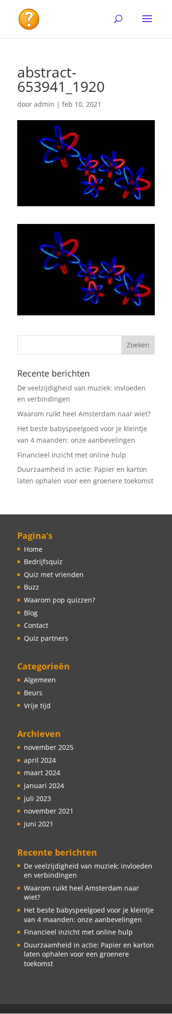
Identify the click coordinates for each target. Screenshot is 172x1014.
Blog (31, 612)
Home (33, 549)
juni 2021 (39, 823)
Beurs (33, 692)
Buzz (31, 586)
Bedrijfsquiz (43, 561)
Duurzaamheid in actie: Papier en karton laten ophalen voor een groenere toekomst (89, 954)
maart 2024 (42, 772)
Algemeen (40, 679)
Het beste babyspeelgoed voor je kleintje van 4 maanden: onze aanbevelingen (89, 914)
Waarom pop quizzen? (59, 599)
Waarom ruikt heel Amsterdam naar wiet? (83, 413)
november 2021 (49, 810)
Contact (36, 625)
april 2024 (40, 760)
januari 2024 (44, 785)
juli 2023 (37, 798)
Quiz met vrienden (54, 574)
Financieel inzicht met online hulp (71, 454)
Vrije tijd (37, 705)
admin (44, 104)
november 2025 (49, 747)
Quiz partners (46, 638)
